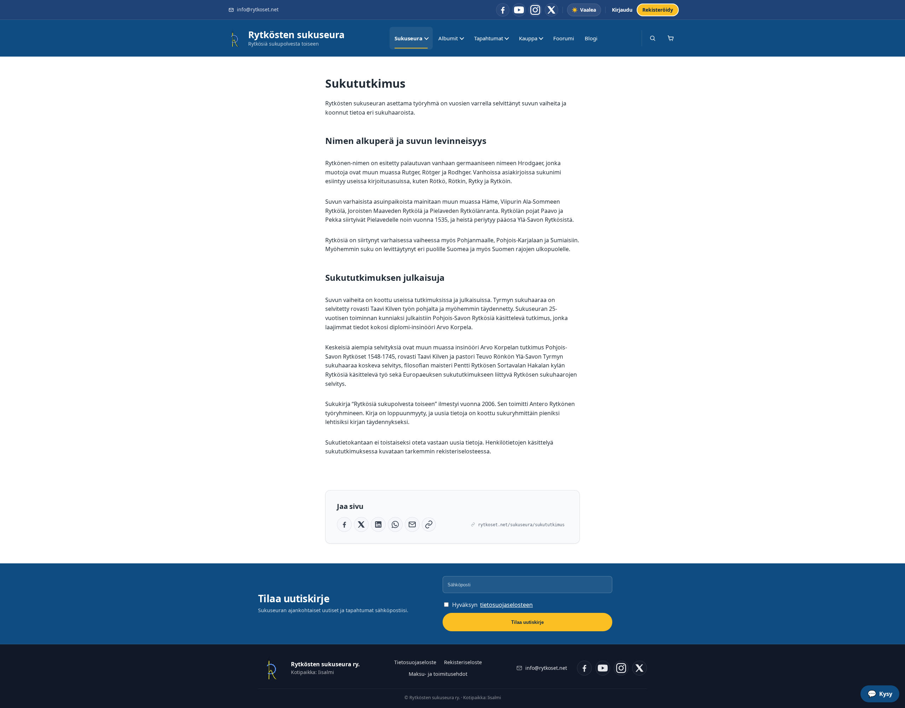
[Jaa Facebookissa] (344, 524)
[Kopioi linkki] (429, 524)
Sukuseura (408, 38)
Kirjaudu (622, 9)
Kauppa (528, 38)
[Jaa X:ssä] (361, 524)
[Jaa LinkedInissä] (378, 524)
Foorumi (563, 38)
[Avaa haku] (652, 38)
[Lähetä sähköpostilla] (412, 524)
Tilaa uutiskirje (527, 622)
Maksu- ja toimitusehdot (438, 674)
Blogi (591, 38)
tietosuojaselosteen (506, 605)
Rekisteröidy (657, 9)
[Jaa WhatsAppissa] (395, 524)
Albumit (448, 38)
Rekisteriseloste (463, 662)
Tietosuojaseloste (415, 662)
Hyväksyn (492, 605)
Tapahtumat (488, 38)
